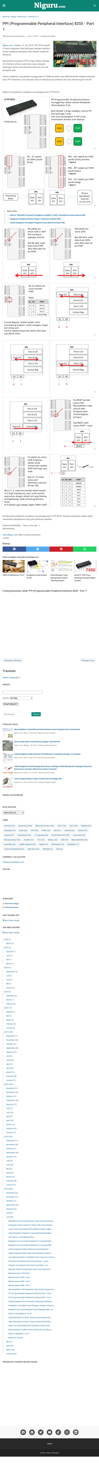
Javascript (79, 835)
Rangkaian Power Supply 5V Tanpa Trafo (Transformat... (31, 1225)
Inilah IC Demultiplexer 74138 (20, 1313)
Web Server (33, 849)
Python (83, 830)
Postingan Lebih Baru (12, 660)
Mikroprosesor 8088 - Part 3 (19, 1277)
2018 (8, 1189)
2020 (8, 1084)
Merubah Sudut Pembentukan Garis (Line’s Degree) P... (30, 1269)
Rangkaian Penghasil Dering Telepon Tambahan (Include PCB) (35, 219)
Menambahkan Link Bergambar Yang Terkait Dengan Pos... (32, 1289)
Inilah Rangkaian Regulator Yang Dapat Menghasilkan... (30, 1233)
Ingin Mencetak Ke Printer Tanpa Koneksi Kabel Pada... (30, 1317)
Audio (23, 830)
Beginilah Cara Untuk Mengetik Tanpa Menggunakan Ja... (31, 1309)
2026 (7, 939)
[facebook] (14, 549)
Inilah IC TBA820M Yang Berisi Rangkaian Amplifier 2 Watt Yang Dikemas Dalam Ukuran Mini (47, 215)
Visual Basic (24, 835)
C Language (41, 835)
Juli (9, 976)
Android (9, 835)
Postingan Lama (87, 660)
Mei (9, 960)
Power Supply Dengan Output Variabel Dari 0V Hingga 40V (38, 779)
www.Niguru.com (10, 535)
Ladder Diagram (27, 844)
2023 (7, 992)
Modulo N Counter (15, 1338)
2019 (8, 1136)
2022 (8, 1008)
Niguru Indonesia (53, 1453)
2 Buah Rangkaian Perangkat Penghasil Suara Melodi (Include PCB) (37, 223)
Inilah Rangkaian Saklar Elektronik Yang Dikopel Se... (29, 1249)
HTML (46, 830)
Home (49, 1444)
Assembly (10, 844)
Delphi (43, 844)
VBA (57, 830)
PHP (34, 830)
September (12, 972)
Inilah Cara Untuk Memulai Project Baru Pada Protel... (29, 1326)
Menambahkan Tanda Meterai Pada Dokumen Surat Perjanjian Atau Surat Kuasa (47, 729)
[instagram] (67, 1432)
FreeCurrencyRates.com (13, 862)
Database (73, 844)
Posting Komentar (48, 36)
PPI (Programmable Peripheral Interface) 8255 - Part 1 (30, 1297)
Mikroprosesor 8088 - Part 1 (19, 1285)
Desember (11, 996)
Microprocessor (12, 840)
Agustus (11, 951)
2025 (7, 947)
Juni (9, 955)
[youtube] (49, 1432)
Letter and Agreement (14, 849)
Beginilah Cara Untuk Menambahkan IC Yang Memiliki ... (30, 1241)
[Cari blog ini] (94, 5)
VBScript (47, 849)
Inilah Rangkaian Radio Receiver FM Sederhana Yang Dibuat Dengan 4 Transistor (47, 754)
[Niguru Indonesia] (49, 5)
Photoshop (57, 844)
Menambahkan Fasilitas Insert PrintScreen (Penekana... (30, 1330)
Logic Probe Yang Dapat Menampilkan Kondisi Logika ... (30, 1229)
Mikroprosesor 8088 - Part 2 (19, 1281)
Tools (59, 849)
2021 (8, 1032)
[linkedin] (76, 1432)
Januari (10, 988)
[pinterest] (61, 549)
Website (86, 826)
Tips (73, 826)
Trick (61, 826)
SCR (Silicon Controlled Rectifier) (21, 1237)
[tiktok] (58, 1432)
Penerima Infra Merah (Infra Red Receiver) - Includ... (29, 1261)
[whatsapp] (84, 549)
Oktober (10, 1012)
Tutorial (9, 826)
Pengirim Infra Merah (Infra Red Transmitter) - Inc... (28, 1265)
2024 (7, 968)
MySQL (52, 840)
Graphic (29, 840)
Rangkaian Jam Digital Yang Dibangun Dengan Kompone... (31, 1305)
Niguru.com (8, 45)
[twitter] (38, 549)
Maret (10, 943)
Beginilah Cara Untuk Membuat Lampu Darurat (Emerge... (31, 1221)
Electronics (25, 826)
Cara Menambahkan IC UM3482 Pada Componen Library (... (32, 1257)
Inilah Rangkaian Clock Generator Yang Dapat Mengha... (30, 1301)
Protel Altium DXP (60, 835)
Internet (69, 830)
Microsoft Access (44, 826)
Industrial (9, 830)
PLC (40, 840)
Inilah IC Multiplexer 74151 (19, 1334)
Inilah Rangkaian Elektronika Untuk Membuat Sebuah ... (30, 1253)
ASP (64, 840)
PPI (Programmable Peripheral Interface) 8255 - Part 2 (30, 1293)
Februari (11, 1004)
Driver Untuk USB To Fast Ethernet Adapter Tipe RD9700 (37, 742)
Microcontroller (79, 840)
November (12, 1040)
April (10, 1068)
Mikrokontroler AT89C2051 (19, 1273)
